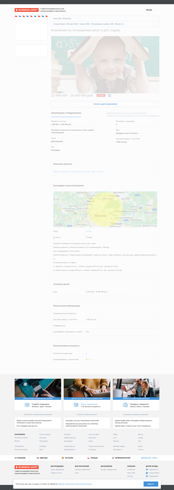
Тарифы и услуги (56, 473)
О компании (131, 469)
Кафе (41, 449)
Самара (140, 437)
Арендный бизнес (69, 449)
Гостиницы (42, 446)
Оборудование (153, 476)
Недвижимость (154, 469)
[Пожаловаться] (158, 95)
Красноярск (92, 437)
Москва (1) (67, 18)
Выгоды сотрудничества (109, 469)
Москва (89, 231)
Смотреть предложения (82, 469)
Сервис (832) (84, 24)
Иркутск (140, 434)
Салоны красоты (69, 446)
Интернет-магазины (21, 449)
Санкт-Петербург (44, 434)
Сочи (115, 437)
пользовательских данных (81, 484)
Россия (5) (57, 18)
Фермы (140, 446)
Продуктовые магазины (96, 446)
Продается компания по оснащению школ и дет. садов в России (78, 172)
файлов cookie (63, 484)
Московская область (21, 437)
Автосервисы (117, 449)
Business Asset (20, 9)
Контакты (130, 476)
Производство (19, 446)
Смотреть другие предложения (105, 104)
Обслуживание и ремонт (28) (102, 24)
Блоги (77, 473)
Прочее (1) (119, 24)
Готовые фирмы (154, 473)
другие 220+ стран (149, 458)
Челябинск (67, 434)
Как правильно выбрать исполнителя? (136, 414)
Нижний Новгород (69, 437)
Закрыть (150, 484)
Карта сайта (131, 473)
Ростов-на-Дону (94, 434)
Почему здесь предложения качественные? (38, 414)
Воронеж (116, 441)
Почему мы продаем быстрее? (87, 414)
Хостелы (141, 449)
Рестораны (92, 449)
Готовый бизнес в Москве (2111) (65, 24)
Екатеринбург (68, 441)
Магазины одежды (119, 446)
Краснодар (42, 437)
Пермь (115, 434)
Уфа (139, 441)
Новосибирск (43, 441)
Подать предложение (57, 469)
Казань (91, 441)
